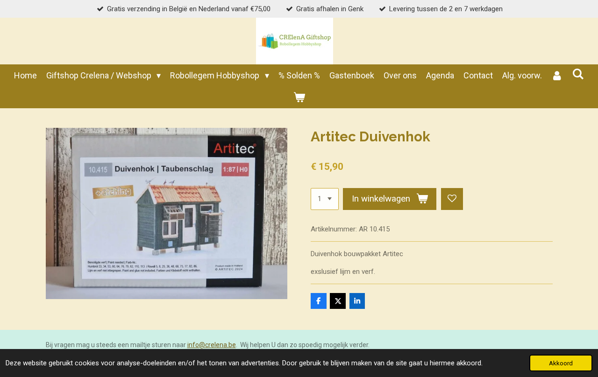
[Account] (557, 75)
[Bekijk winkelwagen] (298, 97)
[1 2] (325, 199)
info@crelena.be (211, 345)
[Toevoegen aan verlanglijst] (452, 199)
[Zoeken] (578, 74)
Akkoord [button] (561, 363)
